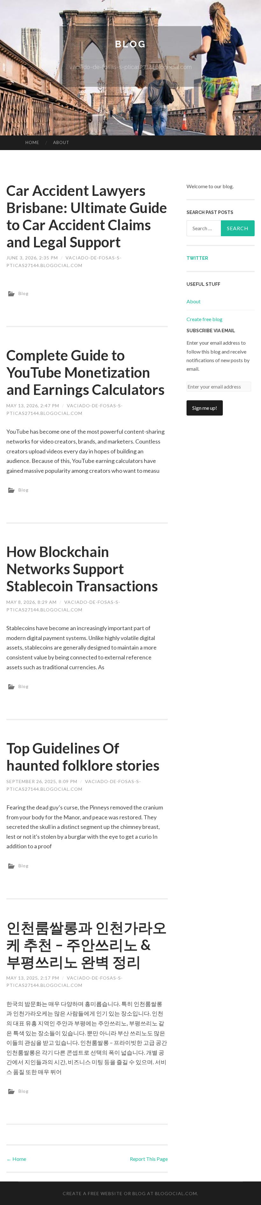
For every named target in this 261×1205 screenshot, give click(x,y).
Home (32, 142)
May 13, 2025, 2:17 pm (32, 978)
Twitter (197, 258)
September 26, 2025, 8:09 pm (41, 781)
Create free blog (204, 319)
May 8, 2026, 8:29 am (31, 602)
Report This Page (149, 1159)
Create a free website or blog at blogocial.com (130, 1193)
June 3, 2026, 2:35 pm (32, 257)
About (61, 142)
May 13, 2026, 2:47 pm (32, 405)
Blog (130, 44)
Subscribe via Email (211, 330)
